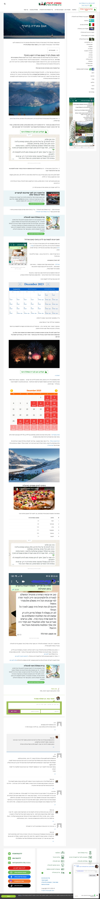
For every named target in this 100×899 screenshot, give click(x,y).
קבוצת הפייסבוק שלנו (20, 877)
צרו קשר (26, 9)
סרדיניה (90, 57)
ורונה (58, 248)
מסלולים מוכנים (34, 9)
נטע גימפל (54, 689)
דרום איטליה (89, 59)
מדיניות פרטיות (45, 878)
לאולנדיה (57, 375)
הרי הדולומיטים (88, 42)
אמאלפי (90, 61)
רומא (93, 73)
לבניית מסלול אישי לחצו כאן (36, 234)
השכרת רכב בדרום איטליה (87, 32)
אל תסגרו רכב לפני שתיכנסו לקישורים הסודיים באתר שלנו (30, 194)
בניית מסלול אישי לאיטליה (46, 9)
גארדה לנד (91, 92)
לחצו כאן (46, 654)
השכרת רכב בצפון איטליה (87, 35)
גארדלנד (57, 264)
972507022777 (17, 854)
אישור (8, 896)
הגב (55, 729)
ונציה (32, 245)
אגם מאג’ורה (89, 63)
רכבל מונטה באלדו (55, 441)
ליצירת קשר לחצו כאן (19, 868)
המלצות (74, 9)
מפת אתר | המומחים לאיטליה (49, 882)
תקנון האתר (44, 880)
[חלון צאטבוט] (86, 881)
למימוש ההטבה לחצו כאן (21, 656)
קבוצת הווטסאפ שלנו (20, 872)
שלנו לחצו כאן (13, 660)
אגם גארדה (50, 445)
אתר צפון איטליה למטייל (47, 890)
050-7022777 (16, 858)
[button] (53, 50)
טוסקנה (90, 46)
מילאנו (92, 82)
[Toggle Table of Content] (57, 50)
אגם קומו (90, 65)
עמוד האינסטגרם (19, 881)
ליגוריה (90, 53)
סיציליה (90, 55)
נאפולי (92, 89)
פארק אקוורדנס (56, 435)
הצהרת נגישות (45, 884)
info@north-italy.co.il (21, 863)
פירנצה (92, 76)
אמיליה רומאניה (88, 51)
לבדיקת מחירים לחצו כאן (36, 204)
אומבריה (90, 48)
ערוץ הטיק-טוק (18, 885)
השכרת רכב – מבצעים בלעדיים (62, 9)
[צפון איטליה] (50, 4)
